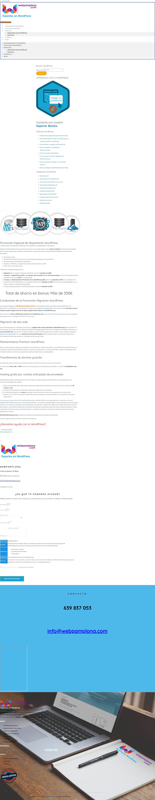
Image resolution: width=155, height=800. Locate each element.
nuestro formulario (22, 717)
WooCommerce (45, 200)
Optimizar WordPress (12, 45)
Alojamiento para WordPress (17, 33)
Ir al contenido (5, 1)
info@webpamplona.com (10, 480)
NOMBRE (3, 504)
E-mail (3, 510)
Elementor (43, 176)
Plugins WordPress (46, 191)
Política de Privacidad (26, 567)
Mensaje (4, 536)
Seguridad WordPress (47, 194)
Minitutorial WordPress (47, 185)
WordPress (43, 203)
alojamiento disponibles (45, 308)
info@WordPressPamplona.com (10, 402)
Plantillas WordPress (47, 188)
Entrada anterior (6, 430)
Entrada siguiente (7, 432)
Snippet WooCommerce (48, 197)
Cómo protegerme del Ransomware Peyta (54, 168)
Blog (7, 39)
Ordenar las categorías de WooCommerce (54, 135)
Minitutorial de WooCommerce (50, 182)
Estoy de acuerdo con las (17, 567)
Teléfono (4, 523)
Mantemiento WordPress (48, 179)
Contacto (8, 54)
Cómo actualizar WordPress (49, 153)
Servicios (8, 31)
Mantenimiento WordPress (15, 43)
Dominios (10, 52)
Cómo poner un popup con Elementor (52, 144)
